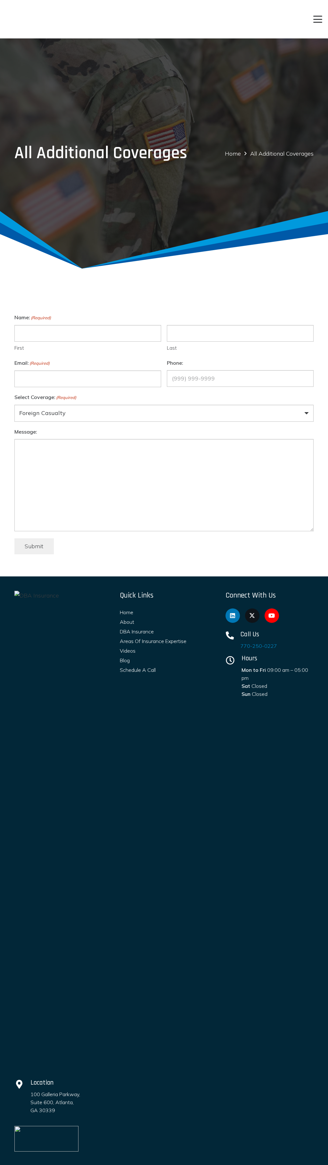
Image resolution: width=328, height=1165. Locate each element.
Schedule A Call (138, 670)
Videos (127, 651)
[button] (318, 19)
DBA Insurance (137, 631)
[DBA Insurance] (54, 831)
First (19, 348)
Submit (34, 546)
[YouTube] (272, 615)
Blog (125, 660)
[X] (252, 615)
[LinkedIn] (233, 615)
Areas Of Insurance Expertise (153, 641)
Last (172, 348)
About (127, 622)
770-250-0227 (259, 646)
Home (126, 612)
